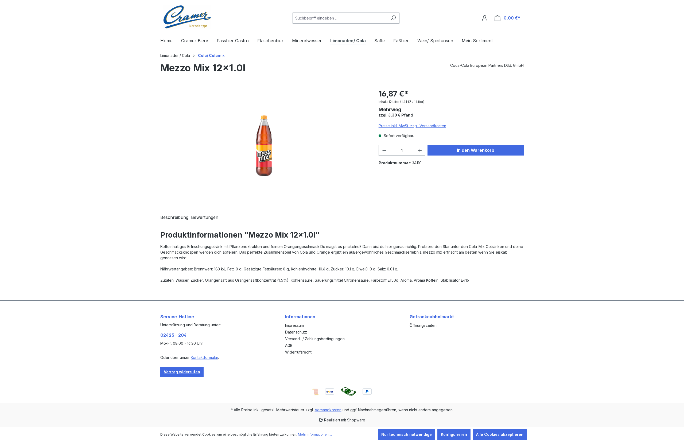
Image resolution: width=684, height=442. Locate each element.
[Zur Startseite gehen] (187, 17)
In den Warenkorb (475, 150)
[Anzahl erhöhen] (420, 150)
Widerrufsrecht (298, 352)
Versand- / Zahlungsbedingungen (315, 338)
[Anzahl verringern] (384, 150)
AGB (289, 345)
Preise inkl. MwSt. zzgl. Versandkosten (412, 125)
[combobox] (340, 18)
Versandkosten (328, 410)
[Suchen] (393, 18)
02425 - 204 (173, 335)
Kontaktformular (204, 357)
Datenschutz (296, 332)
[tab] (174, 217)
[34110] (264, 145)
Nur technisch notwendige (406, 434)
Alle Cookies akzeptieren (499, 434)
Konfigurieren (454, 434)
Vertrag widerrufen (182, 372)
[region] (264, 145)
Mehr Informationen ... (315, 434)
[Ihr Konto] (484, 18)
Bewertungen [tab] (204, 217)
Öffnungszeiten (423, 325)
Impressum (294, 325)
